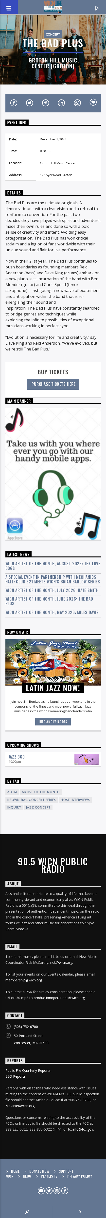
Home (15, 1171)
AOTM (12, 792)
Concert (53, 34)
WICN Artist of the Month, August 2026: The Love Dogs (53, 566)
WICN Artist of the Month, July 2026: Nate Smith (52, 590)
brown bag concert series (31, 800)
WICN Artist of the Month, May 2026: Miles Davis (52, 612)
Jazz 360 (17, 757)
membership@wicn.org (23, 980)
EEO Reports (15, 1076)
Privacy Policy (79, 1176)
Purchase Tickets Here (53, 384)
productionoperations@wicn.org (59, 997)
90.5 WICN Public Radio (53, 865)
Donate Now (39, 1171)
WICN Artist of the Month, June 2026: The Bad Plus (49, 601)
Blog (27, 1176)
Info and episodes (53, 721)
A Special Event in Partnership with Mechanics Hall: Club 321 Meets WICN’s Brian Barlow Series (52, 579)
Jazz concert (38, 807)
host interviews (75, 800)
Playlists (49, 1176)
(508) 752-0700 (26, 1026)
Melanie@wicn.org (20, 1105)
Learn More (15, 929)
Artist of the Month (41, 792)
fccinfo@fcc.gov (80, 1129)
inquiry (14, 807)
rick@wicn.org (61, 962)
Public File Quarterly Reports (28, 1070)
